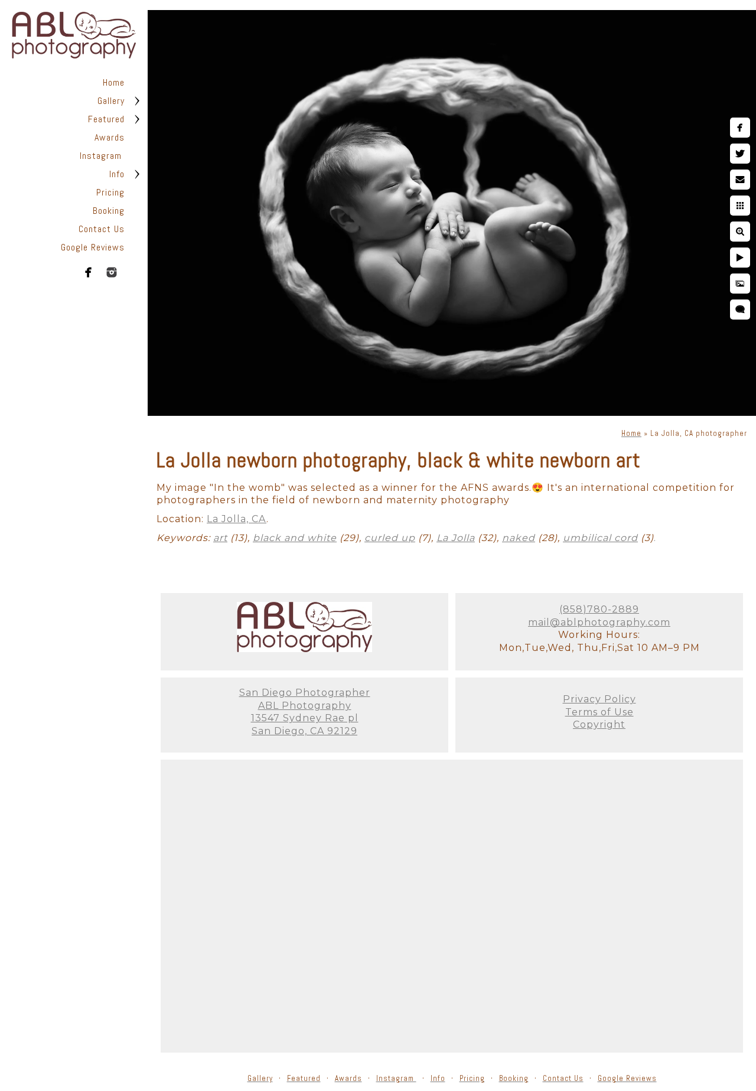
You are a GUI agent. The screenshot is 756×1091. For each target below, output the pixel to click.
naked (518, 537)
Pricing (110, 192)
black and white (295, 537)
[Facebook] (89, 272)
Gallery (111, 101)
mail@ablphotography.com (599, 622)
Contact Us (102, 229)
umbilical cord (600, 537)
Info (117, 174)
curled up (389, 537)
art (220, 537)
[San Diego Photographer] (304, 648)
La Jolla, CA (236, 519)
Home (114, 82)
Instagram (102, 155)
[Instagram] (112, 272)
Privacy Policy (599, 699)
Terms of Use (599, 712)
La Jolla (455, 537)
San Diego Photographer (304, 692)
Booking (109, 210)
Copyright (599, 724)
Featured (106, 119)
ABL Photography (304, 705)
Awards (109, 137)
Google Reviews (93, 247)
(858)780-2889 (599, 609)
